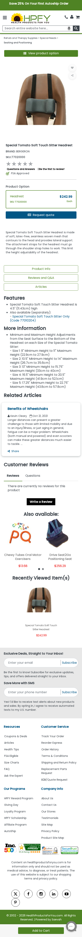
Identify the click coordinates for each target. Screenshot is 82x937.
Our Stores (48, 811)
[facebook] (28, 894)
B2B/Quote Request (54, 780)
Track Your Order (52, 736)
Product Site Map (52, 838)
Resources (12, 727)
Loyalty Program (15, 811)
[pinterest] (15, 902)
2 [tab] (43, 569)
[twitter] (15, 894)
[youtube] (66, 894)
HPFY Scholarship (15, 818)
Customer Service (55, 727)
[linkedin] (53, 894)
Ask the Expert (13, 776)
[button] (41, 53)
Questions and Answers (21, 169)
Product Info (41, 269)
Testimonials (49, 818)
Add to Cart (41, 930)
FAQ (7, 769)
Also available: (41, 514)
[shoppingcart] (78, 17)
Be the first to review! (51, 169)
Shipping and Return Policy (58, 762)
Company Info (52, 789)
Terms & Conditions (54, 756)
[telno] (66, 17)
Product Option (17, 186)
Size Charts (11, 762)
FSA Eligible (11, 756)
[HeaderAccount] (71, 17)
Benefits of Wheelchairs (28, 408)
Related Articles (22, 395)
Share (15, 451)
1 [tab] (39, 569)
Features (14, 298)
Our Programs (14, 789)
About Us (47, 798)
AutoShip (10, 831)
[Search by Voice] (69, 28)
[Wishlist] (72, 68)
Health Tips (11, 749)
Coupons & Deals (15, 736)
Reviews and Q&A (41, 278)
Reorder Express (51, 743)
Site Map (47, 825)
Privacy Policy (50, 831)
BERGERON (18, 151)
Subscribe (69, 662)
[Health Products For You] (30, 18)
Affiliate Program (15, 825)
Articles (41, 287)
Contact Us (48, 805)
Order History (50, 749)
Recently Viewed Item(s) (41, 578)
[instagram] (41, 894)
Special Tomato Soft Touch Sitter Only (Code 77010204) (40, 318)
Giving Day (11, 805)
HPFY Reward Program (18, 798)
